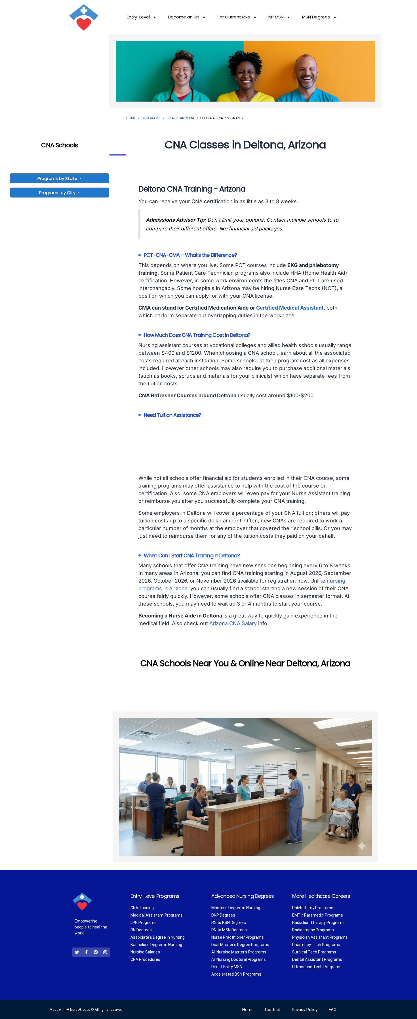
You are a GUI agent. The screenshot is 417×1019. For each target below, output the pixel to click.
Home (131, 117)
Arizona (187, 117)
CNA (170, 117)
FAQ (332, 1009)
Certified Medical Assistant (290, 308)
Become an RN (183, 17)
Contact (273, 1009)
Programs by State (58, 178)
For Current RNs (234, 17)
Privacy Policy (304, 1009)
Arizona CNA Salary (233, 623)
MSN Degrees (316, 17)
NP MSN (276, 17)
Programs (151, 117)
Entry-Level (138, 17)
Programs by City (57, 193)
